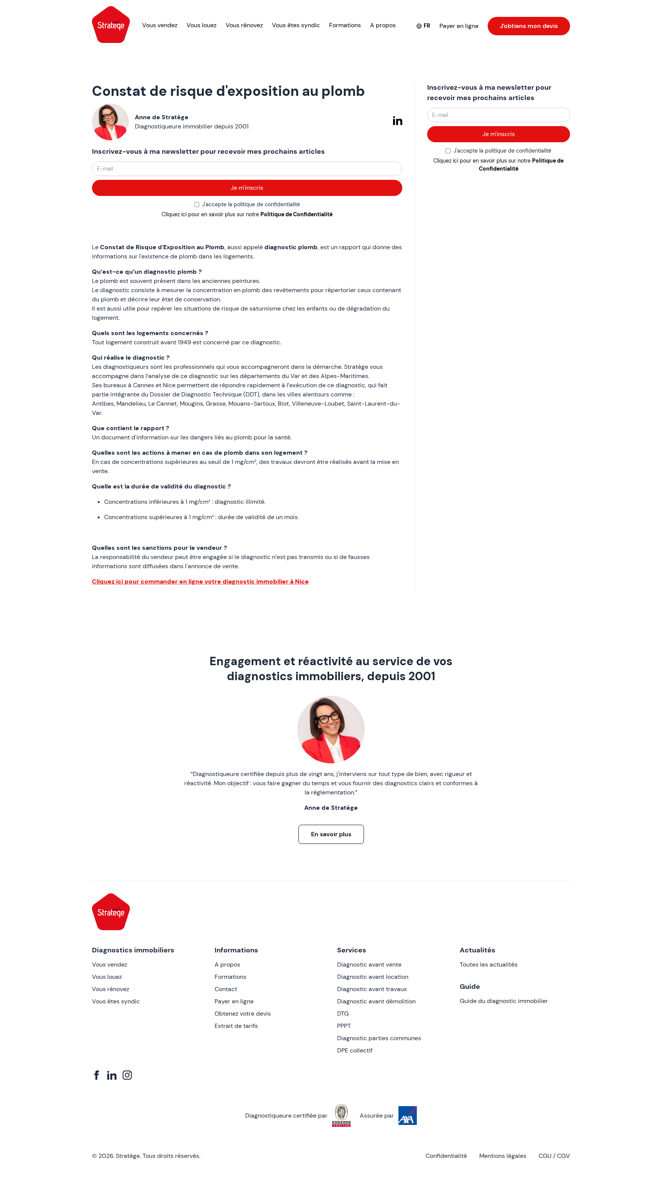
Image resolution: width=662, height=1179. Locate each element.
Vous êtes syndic (296, 25)
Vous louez (201, 25)
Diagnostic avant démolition (376, 1001)
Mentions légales (502, 1156)
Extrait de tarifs (236, 1026)
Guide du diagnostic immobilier (504, 1001)
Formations (345, 25)
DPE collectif (354, 1050)
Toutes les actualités (489, 964)
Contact (226, 989)
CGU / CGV (554, 1156)
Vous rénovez (244, 25)
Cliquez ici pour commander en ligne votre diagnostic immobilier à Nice (200, 581)
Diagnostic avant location (372, 977)
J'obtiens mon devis (529, 26)
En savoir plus (331, 834)
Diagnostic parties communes (379, 1038)
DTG (343, 1014)
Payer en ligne (458, 26)
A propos (383, 25)
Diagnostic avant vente (369, 964)
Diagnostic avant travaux (372, 989)
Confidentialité (446, 1156)
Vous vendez (159, 25)
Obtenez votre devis (243, 1014)
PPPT (344, 1026)
